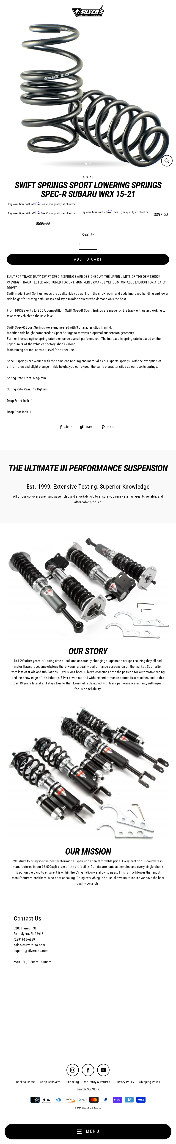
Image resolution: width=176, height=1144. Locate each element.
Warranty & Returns (97, 1082)
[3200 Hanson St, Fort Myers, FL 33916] (88, 974)
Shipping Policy (149, 1082)
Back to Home (25, 1082)
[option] (88, 95)
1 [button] (86, 164)
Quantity (88, 234)
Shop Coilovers (50, 1082)
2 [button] (90, 164)
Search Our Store (88, 1089)
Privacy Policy (125, 1082)
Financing (72, 1082)
